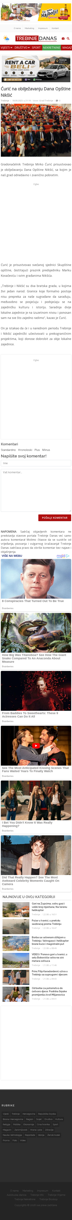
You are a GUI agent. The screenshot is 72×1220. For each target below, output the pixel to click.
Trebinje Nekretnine (24, 1199)
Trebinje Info (37, 1195)
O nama (17, 28)
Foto (15, 1140)
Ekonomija (28, 1124)
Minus (46, 450)
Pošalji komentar (54, 517)
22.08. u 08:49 (50, 948)
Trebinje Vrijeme (56, 1195)
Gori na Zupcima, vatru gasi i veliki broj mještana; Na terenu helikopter (49, 907)
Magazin (7, 1130)
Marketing (29, 28)
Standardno (8, 450)
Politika (16, 1124)
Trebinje (5, 100)
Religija (6, 1124)
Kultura (59, 1119)
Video (23, 1140)
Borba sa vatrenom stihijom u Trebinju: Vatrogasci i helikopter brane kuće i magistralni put (50, 940)
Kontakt (55, 28)
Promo (6, 1140)
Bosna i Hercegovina (13, 1119)
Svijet (39, 1119)
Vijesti (6, 47)
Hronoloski (25, 450)
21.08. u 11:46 (50, 965)
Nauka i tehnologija (12, 1135)
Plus (37, 450)
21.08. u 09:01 (50, 998)
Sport (36, 47)
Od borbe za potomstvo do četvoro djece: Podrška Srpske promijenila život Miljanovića (49, 991)
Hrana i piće (36, 1130)
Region (29, 1119)
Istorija (41, 1135)
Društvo (21, 47)
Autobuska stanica (16, 1195)
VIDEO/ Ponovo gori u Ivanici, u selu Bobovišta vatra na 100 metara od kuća (49, 957)
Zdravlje (49, 1130)
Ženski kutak (53, 1135)
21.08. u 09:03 (50, 978)
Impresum (43, 28)
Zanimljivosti (20, 1130)
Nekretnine (51, 47)
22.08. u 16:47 (50, 927)
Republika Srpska (47, 1114)
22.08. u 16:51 (50, 914)
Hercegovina (29, 1114)
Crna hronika (43, 1124)
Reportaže (30, 1135)
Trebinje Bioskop (48, 1199)
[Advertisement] (36, 223)
